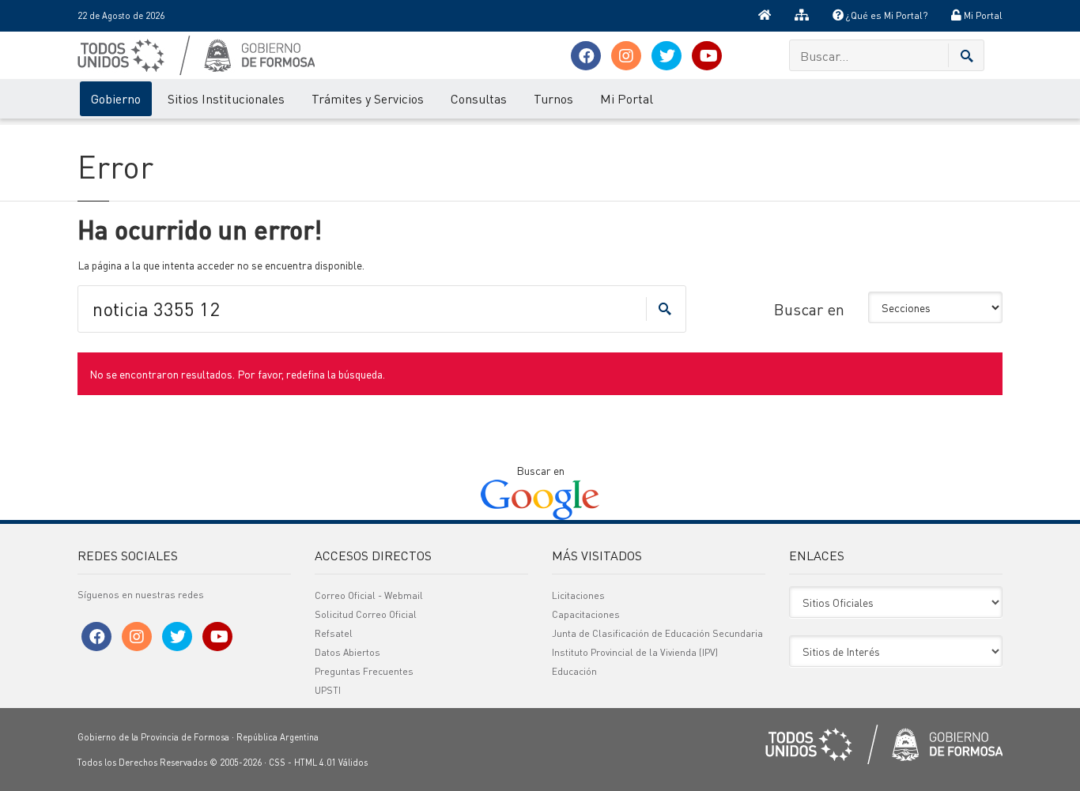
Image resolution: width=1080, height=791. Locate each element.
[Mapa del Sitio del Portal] (802, 16)
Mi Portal (982, 15)
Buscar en (809, 309)
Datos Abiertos (347, 652)
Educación (574, 671)
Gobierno (116, 98)
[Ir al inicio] (764, 16)
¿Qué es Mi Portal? (885, 15)
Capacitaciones (586, 614)
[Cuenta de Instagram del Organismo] (626, 55)
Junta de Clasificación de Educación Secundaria (657, 633)
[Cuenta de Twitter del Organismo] (666, 55)
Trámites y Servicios (368, 98)
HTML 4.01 (315, 762)
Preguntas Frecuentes (364, 671)
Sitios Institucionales (226, 98)
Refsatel (334, 633)
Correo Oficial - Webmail (369, 595)
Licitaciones (578, 595)
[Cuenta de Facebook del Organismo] (586, 55)
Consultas (479, 98)
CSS (277, 762)
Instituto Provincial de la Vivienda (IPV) (635, 652)
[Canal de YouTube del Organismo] (707, 55)
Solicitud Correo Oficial (366, 614)
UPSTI (328, 690)
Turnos (553, 98)
